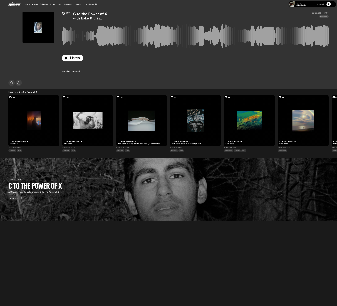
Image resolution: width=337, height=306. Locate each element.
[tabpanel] (195, 36)
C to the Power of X (90, 13)
